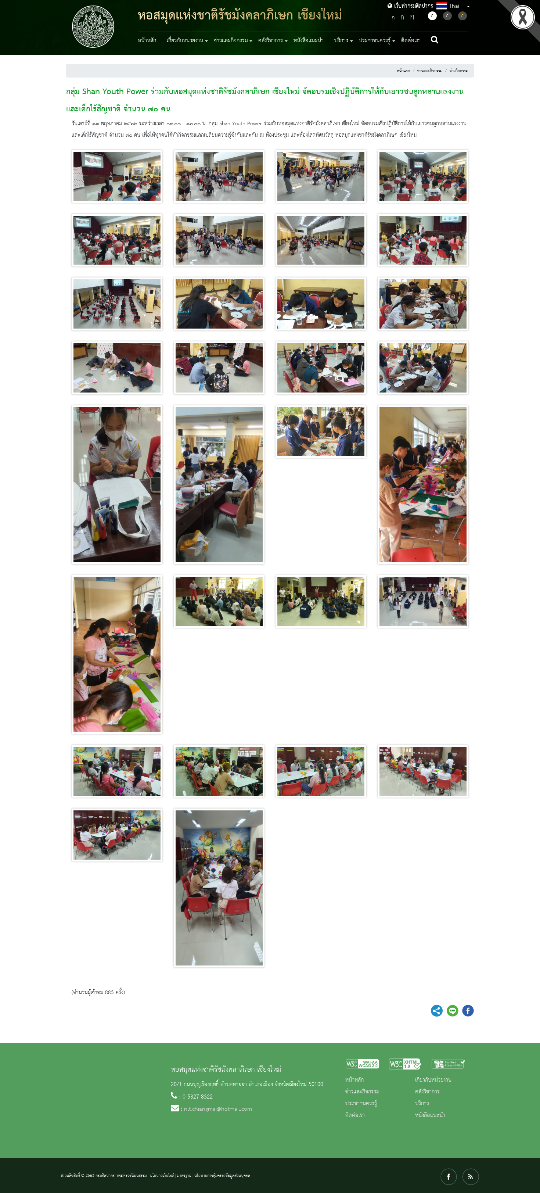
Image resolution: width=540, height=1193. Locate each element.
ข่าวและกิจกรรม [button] (231, 40)
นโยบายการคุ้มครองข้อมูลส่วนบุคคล (222, 1176)
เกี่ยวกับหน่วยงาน (433, 1080)
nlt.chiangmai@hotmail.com (218, 1109)
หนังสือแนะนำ (309, 40)
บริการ (422, 1103)
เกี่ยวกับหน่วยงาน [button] (185, 40)
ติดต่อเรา (411, 40)
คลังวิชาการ (427, 1091)
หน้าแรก (403, 71)
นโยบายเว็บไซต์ (162, 1176)
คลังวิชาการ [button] (270, 40)
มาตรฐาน (184, 1176)
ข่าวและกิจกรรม (429, 71)
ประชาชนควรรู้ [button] (374, 40)
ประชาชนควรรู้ (361, 1103)
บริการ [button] (341, 40)
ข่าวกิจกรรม (459, 71)
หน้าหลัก (147, 40)
